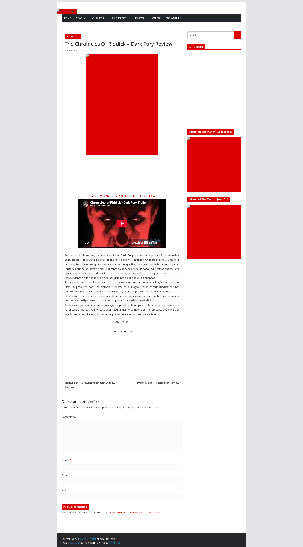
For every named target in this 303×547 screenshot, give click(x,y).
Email (66, 475)
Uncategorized (73, 36)
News (79, 18)
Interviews (97, 18)
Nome (66, 460)
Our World (172, 18)
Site (64, 490)
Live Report (119, 18)
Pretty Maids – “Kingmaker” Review (158, 382)
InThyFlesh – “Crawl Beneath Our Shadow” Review (90, 385)
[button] (84, 18)
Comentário (70, 417)
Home (67, 18)
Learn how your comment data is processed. (134, 512)
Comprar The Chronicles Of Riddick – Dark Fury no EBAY (122, 196)
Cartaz (156, 18)
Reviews (139, 18)
